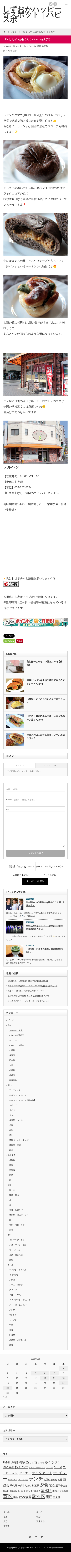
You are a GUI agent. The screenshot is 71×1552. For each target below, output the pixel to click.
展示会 (59, 1485)
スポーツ (13, 1105)
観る (10, 1185)
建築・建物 (14, 1195)
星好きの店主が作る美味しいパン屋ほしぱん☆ (46, 736)
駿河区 (38, 1496)
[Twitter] (29, 1536)
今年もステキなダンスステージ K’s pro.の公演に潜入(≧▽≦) (44, 927)
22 (63, 1383)
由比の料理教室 (17, 1035)
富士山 (12, 1190)
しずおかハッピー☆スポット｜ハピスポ (33, 1548)
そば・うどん (15, 1295)
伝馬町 (54, 1479)
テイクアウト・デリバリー (20, 1300)
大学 (11, 1065)
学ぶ (10, 1025)
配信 (11, 1150)
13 (45, 1378)
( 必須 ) (12, 789)
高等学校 (13, 1080)
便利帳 (12, 1160)
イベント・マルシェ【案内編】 (22, 1100)
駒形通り (45, 46)
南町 (21, 1485)
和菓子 (35, 1485)
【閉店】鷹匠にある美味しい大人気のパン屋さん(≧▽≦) (46, 718)
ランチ (36, 1478)
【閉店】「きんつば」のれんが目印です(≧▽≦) (21, 868)
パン (34, 46)
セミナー (13, 1040)
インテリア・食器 (16, 1240)
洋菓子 (37, 1491)
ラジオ (12, 1115)
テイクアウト (42, 1473)
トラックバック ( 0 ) (51, 765)
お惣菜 (12, 1280)
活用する (11, 1155)
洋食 (11, 1345)
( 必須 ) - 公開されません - (21, 800)
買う (10, 1235)
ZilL (28, 1462)
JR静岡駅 (18, 1462)
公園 (11, 1125)
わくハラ (21, 1467)
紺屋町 (65, 1491)
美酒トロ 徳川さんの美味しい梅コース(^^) (26, 991)
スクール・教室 (16, 1030)
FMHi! (7, 1462)
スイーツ (13, 1290)
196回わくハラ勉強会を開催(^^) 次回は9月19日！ (45, 904)
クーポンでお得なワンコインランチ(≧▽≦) (49, 868)
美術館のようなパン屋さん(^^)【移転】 (44, 663)
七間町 (47, 1479)
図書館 (12, 1060)
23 (8, 1388)
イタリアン (14, 1275)
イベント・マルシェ (17, 1095)
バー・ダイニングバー (18, 1305)
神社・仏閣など (16, 1210)
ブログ (10, 1020)
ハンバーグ (12, 1480)
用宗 (54, 1491)
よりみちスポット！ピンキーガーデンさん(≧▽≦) (28, 1001)
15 (63, 1378)
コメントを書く (12, 51)
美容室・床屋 (15, 1145)
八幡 (60, 1479)
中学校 (12, 1050)
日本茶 (22, 1491)
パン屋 (18, 46)
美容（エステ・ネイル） (19, 1140)
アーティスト (15, 1090)
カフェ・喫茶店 (16, 1285)
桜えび (30, 1491)
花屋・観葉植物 (16, 1255)
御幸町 (6, 1491)
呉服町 (28, 1485)
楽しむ (10, 1085)
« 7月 (5, 1397)
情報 (11, 1165)
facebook (55, 4)
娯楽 (11, 1130)
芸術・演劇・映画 (16, 1225)
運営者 (6, 1526)
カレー (49, 1467)
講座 (15, 1497)
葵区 (39, 46)
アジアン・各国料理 (17, 1270)
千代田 (13, 1485)
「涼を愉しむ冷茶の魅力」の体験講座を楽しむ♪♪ (44, 950)
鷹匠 (49, 1497)
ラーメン (13, 1320)
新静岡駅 (14, 1491)
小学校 (12, 1070)
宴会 (52, 1485)
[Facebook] (35, 1536)
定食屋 (12, 1335)
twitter (51, 4)
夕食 (44, 1484)
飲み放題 (25, 1497)
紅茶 (60, 1491)
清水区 (46, 1491)
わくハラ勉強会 (17, 1045)
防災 (11, 1175)
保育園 (12, 1055)
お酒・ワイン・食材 (17, 1245)
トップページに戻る (35, 881)
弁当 (65, 1486)
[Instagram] (41, 1536)
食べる (10, 1265)
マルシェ (23, 1479)
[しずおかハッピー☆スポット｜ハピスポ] (32, 14)
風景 (11, 1230)
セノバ (15, 1473)
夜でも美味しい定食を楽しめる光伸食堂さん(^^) (28, 996)
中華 (11, 1325)
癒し (11, 1135)
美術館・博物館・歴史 (18, 1215)
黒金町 (56, 1497)
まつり (41, 1462)
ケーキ (58, 1467)
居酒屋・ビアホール (17, 1340)
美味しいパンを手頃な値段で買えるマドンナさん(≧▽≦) (46, 682)
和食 (11, 1330)
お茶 (34, 1462)
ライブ (12, 1110)
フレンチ (13, 1315)
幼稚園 (12, 1075)
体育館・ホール (16, 1120)
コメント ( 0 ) (19, 765)
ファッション (15, 1250)
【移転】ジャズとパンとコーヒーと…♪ (46, 700)
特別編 (12, 1170)
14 (54, 1378)
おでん (29, 46)
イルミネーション (37, 1467)
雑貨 (11, 1260)
